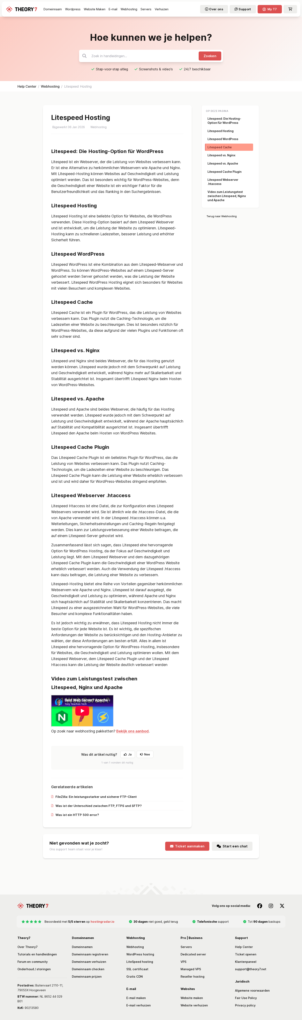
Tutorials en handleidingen (37, 954)
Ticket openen (245, 954)
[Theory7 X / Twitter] (282, 905)
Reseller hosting (192, 976)
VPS (183, 961)
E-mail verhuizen (138, 1005)
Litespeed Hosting (220, 131)
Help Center (26, 86)
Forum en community (32, 961)
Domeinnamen (82, 947)
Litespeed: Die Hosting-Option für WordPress (224, 120)
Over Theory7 (27, 947)
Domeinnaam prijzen (87, 976)
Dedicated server (193, 954)
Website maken (192, 998)
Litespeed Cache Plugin (224, 171)
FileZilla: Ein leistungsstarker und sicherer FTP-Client (96, 797)
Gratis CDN (134, 976)
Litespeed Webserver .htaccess (222, 182)
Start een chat (235, 846)
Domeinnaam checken (88, 969)
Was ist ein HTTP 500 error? (77, 815)
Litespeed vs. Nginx (221, 155)
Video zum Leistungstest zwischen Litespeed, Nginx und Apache (226, 196)
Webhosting (50, 86)
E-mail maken (136, 998)
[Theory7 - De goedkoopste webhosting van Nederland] (21, 9)
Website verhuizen (194, 1005)
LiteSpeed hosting (139, 961)
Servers (186, 947)
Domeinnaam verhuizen (89, 961)
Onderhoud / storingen (34, 969)
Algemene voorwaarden (252, 990)
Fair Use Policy (246, 998)
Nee (147, 754)
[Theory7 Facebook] (259, 905)
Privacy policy (245, 1005)
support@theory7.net (250, 969)
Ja (129, 754)
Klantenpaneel (245, 961)
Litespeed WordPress (222, 139)
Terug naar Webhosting (221, 216)
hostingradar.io (102, 921)
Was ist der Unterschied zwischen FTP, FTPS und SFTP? (98, 806)
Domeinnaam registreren (90, 954)
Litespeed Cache (219, 147)
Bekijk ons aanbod (132, 731)
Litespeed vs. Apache (222, 163)
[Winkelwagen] (290, 9)
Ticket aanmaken (189, 846)
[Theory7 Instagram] (271, 905)
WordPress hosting (140, 954)
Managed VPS (191, 969)
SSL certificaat (137, 969)
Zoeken (210, 56)
